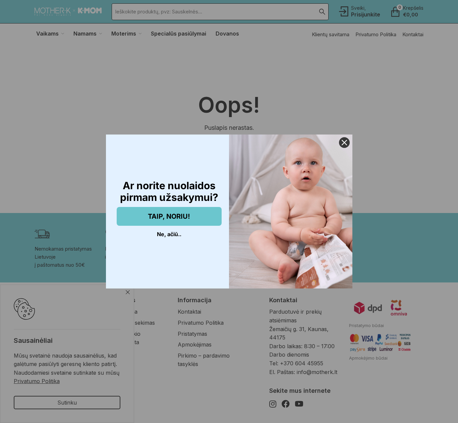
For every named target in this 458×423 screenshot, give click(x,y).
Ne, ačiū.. (169, 234)
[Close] (344, 143)
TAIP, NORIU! (169, 216)
